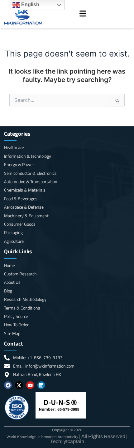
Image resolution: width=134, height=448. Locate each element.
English (29, 4)
